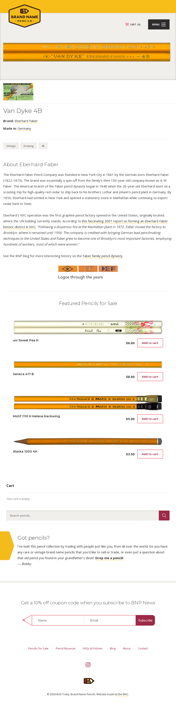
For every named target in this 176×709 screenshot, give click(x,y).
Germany (24, 128)
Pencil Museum (66, 648)
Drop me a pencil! (109, 558)
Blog (112, 648)
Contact (143, 648)
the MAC (123, 694)
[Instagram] (88, 664)
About (126, 648)
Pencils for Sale (38, 648)
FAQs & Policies (93, 648)
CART (135, 24)
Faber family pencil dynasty (103, 256)
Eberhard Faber (26, 121)
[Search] (164, 515)
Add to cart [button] (150, 343)
